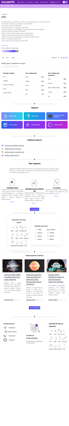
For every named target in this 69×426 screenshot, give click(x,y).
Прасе (26, 85)
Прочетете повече (8, 300)
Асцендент (12, 328)
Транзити (12, 340)
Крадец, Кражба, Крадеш (54, 87)
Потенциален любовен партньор (14, 145)
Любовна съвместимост (12, 155)
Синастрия (12, 336)
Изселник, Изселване (8, 84)
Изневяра (5, 80)
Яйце (49, 79)
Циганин (50, 83)
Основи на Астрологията (32, 337)
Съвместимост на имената (13, 149)
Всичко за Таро (34, 209)
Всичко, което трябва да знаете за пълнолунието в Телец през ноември (56, 278)
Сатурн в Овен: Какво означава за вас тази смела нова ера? (12, 277)
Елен (4, 76)
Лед (26, 94)
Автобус (27, 81)
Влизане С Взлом (7, 92)
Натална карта (12, 332)
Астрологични (9, 324)
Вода (26, 90)
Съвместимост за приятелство (14, 152)
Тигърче (50, 92)
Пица (26, 77)
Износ (4, 88)
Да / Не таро (56, 188)
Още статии (33, 307)
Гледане (11, 201)
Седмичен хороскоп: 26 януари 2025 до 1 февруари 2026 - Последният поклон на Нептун (34, 279)
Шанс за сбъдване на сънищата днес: (10, 49)
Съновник (4, 14)
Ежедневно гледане (12, 188)
